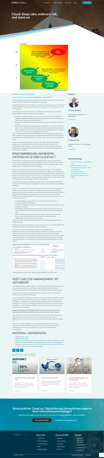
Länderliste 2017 (23, 337)
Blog (75, 2)
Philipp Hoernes (19, 94)
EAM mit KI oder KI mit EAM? (79, 165)
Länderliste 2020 (23, 338)
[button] (14, 350)
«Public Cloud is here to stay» (20, 97)
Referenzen (68, 2)
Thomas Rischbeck (30, 94)
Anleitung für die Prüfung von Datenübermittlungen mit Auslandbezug (34, 340)
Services (46, 2)
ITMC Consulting (57, 2)
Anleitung (47, 182)
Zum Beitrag (17, 390)
